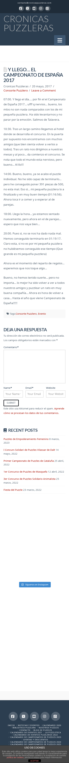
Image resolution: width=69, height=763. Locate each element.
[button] (59, 40)
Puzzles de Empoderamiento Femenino (26, 439)
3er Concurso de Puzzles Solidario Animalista (29, 478)
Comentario (11, 347)
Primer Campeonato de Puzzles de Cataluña (29, 460)
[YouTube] (34, 8)
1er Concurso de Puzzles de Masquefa (25, 471)
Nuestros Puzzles (49, 727)
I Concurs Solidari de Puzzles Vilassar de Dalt (29, 449)
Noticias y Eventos (29, 725)
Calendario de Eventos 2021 (26, 732)
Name (8, 387)
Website (50, 387)
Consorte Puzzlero (16, 90)
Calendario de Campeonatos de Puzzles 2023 (35, 737)
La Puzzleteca (53, 732)
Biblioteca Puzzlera (24, 727)
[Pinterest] (47, 8)
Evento (42, 313)
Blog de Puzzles (42, 730)
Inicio (11, 725)
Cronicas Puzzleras (28, 23)
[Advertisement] (34, 535)
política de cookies (15, 757)
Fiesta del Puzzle (13, 489)
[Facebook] (21, 8)
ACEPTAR (34, 761)
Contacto (24, 730)
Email (29, 387)
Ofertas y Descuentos (35, 739)
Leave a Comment (43, 90)
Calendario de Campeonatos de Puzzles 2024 (35, 742)
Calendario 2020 (52, 725)
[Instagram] (41, 8)
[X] (28, 8)
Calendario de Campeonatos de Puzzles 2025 (35, 744)
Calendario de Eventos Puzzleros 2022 (36, 735)
